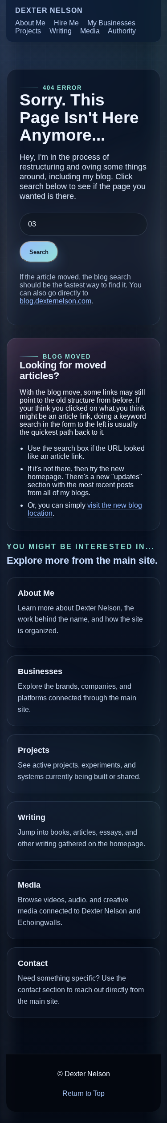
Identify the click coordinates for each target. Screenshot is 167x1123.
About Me (30, 23)
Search (39, 252)
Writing (60, 31)
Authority (122, 31)
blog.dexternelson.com (55, 301)
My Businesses (111, 23)
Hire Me (66, 23)
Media (90, 31)
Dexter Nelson (48, 10)
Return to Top (83, 1093)
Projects (28, 31)
